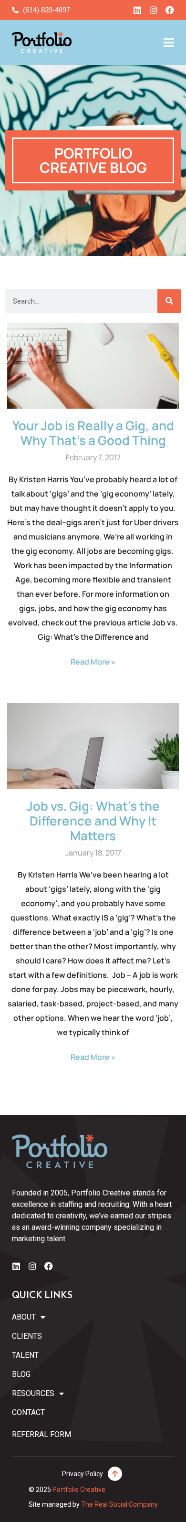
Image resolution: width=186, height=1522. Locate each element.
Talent (25, 1355)
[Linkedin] (137, 10)
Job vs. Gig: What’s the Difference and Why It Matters (93, 820)
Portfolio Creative (78, 1489)
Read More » (93, 661)
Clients (27, 1336)
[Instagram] (153, 10)
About (24, 1316)
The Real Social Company (119, 1504)
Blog (21, 1374)
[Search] (169, 301)
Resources (33, 1393)
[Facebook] (169, 10)
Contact (28, 1412)
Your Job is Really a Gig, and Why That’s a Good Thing (93, 433)
